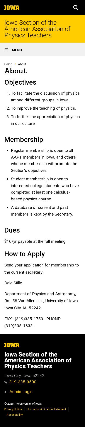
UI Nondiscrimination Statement (46, 409)
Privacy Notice (13, 409)
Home (8, 64)
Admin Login (20, 391)
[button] (76, 7)
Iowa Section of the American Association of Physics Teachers (37, 29)
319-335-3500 (22, 381)
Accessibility (15, 414)
